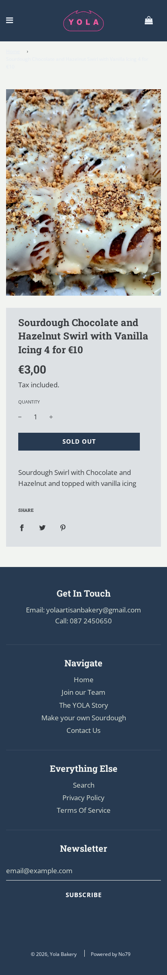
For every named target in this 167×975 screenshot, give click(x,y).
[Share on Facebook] (21, 527)
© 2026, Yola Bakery (54, 954)
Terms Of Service (84, 810)
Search (83, 785)
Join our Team (83, 692)
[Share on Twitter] (42, 527)
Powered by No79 (111, 954)
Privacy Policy (83, 797)
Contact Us (83, 730)
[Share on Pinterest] (63, 527)
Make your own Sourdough (83, 717)
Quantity (29, 402)
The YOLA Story (83, 705)
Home (13, 51)
